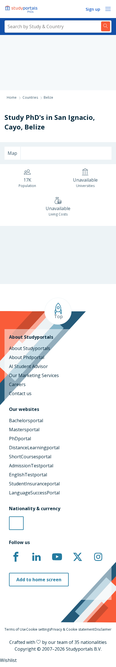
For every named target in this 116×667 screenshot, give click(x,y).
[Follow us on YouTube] (57, 557)
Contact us (20, 393)
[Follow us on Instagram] (98, 557)
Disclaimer (103, 629)
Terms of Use (15, 629)
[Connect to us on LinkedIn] (36, 557)
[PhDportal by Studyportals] (23, 9)
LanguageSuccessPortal (34, 493)
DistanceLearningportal (34, 447)
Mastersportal (24, 429)
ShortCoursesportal (30, 457)
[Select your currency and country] (16, 523)
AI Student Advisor (28, 366)
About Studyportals (29, 348)
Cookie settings (38, 629)
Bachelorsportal (26, 420)
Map (12, 153)
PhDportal (20, 438)
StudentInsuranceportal (34, 484)
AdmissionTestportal (31, 466)
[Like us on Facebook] (16, 557)
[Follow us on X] (77, 557)
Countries (30, 97)
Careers (17, 384)
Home (12, 97)
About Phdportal (26, 357)
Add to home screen (38, 579)
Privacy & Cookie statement (72, 629)
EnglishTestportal (28, 475)
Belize (34, 126)
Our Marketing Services (34, 375)
